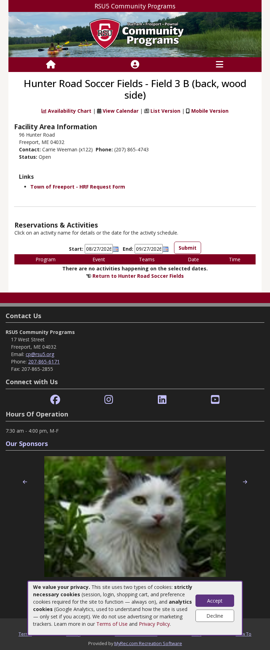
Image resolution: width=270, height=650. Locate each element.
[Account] (135, 64)
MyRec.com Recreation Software (148, 643)
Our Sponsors (27, 443)
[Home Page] (51, 64)
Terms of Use (112, 624)
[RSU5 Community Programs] (135, 34)
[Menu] (219, 64)
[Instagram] (108, 400)
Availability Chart (68, 110)
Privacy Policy (154, 624)
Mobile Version (210, 110)
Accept (215, 600)
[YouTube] (215, 400)
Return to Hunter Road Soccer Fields (138, 276)
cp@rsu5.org (40, 354)
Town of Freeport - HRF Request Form (77, 186)
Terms (25, 634)
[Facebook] (55, 400)
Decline (214, 615)
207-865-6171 (44, 361)
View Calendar (121, 110)
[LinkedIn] (162, 400)
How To (243, 634)
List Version (165, 110)
